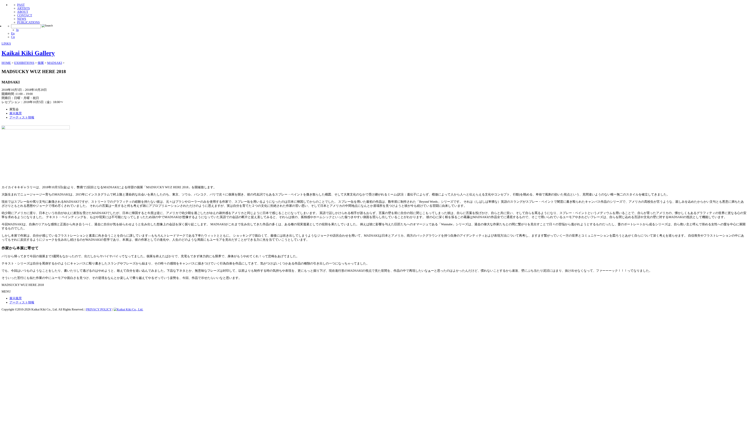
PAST (21, 4)
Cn (13, 37)
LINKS (6, 43)
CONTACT (24, 15)
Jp (17, 30)
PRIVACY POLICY (99, 309)
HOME (6, 63)
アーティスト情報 (21, 117)
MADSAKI (54, 63)
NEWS (21, 18)
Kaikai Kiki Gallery (28, 53)
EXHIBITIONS (24, 63)
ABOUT (22, 11)
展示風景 (15, 113)
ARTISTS (23, 8)
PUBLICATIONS (28, 22)
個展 (41, 63)
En (13, 33)
